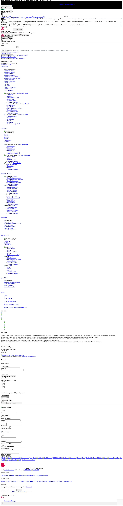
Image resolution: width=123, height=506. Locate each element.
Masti (8, 267)
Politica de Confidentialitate (19, 491)
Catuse (9, 120)
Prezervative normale (9, 226)
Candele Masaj (11, 202)
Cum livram (11, 475)
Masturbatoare (11, 105)
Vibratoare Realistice (9, 75)
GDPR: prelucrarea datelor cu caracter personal (29, 481)
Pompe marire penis (12, 111)
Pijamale (6, 141)
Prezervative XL (8, 228)
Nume (2, 368)
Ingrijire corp (10, 199)
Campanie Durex (40, 475)
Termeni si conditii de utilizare (9, 481)
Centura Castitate (11, 261)
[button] (2, 14)
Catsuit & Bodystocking (13, 152)
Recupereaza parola (13, 52)
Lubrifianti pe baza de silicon (15, 179)
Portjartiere (7, 135)
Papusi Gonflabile (12, 110)
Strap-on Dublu (8, 88)
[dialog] (61, 418)
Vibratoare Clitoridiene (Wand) (12, 78)
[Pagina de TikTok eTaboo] (9, 494)
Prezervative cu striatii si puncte (12, 223)
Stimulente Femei (12, 191)
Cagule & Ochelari (12, 251)
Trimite (3, 428)
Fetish (10, 265)
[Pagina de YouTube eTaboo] (6, 494)
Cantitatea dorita (5, 448)
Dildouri (9, 96)
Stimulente (14, 185)
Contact (3, 475)
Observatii (3, 425)
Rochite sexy (10, 147)
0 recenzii (10, 5)
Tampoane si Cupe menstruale (12, 282)
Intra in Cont (14, 17)
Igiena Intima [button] (4, 277)
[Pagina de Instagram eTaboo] (4, 494)
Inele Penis (10, 107)
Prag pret (3, 445)
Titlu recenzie (4, 370)
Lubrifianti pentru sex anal (14, 182)
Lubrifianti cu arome (12, 181)
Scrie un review (5, 397)
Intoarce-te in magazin (6, 55)
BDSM (11, 256)
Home (5, 295)
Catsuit (9, 167)
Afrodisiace (15, 195)
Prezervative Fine (8, 222)
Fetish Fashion (17, 163)
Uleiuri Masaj (11, 201)
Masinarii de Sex (11, 100)
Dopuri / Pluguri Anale (10, 87)
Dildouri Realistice (9, 79)
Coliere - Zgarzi (8, 244)
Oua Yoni (6, 84)
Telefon (3, 420)
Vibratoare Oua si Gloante (11, 76)
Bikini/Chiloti (11, 149)
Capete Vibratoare (9, 90)
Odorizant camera (12, 207)
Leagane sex (7, 241)
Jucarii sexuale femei (22, 93)
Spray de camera (11, 211)
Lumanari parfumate (12, 210)
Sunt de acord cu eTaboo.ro (17, 491)
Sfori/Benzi (7, 243)
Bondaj (11, 247)
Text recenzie (4, 374)
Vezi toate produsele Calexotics (16, 355)
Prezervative (10, 119)
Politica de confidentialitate (49, 481)
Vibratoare (10, 94)
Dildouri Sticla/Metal (9, 81)
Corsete (6, 134)
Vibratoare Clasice (9, 70)
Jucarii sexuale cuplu (22, 114)
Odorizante (14, 205)
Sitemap (17, 475)
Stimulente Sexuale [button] (6, 173)
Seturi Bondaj (11, 248)
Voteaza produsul (5, 366)
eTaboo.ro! (29, 487)
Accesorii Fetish (11, 271)
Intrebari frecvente (24, 475)
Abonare (19, 490)
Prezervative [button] (4, 217)
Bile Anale (7, 85)
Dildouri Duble (8, 82)
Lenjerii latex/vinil (12, 164)
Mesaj (2, 453)
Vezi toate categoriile (13, 102)
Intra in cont (4, 52)
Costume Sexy (11, 156)
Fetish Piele (10, 166)
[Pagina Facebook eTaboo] (2, 494)
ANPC (47, 475)
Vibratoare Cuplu (11, 116)
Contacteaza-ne (38, 17)
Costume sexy (11, 146)
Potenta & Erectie (12, 188)
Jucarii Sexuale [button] (5, 66)
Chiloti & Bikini (11, 159)
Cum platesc (68, 481)
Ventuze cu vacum (12, 262)
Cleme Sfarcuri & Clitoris (14, 259)
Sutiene (6, 138)
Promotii (3, 292)
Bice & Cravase (11, 258)
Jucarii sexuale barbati (23, 104)
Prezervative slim (8, 225)
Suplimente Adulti (12, 196)
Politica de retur (61, 481)
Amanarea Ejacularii (12, 187)
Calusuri (9, 253)
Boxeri (9, 158)
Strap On (9, 117)
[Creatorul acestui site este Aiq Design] (4, 497)
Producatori (32, 475)
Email (3, 410)
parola (3, 45)
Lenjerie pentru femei (22, 144)
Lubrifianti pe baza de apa (14, 178)
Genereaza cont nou (6, 53)
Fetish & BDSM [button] (5, 235)
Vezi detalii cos (5, 17)
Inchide (13, 376)
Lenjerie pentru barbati (24, 155)
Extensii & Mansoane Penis (14, 108)
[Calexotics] (4, 355)
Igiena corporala (8, 285)
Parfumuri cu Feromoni (13, 198)
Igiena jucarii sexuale (9, 283)
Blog (6, 475)
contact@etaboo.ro (9, 470)
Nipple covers (7, 140)
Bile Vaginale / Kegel (13, 97)
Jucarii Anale (10, 99)
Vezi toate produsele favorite (20, 55)
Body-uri (6, 137)
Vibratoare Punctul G (9, 72)
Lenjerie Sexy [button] (4, 128)
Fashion (9, 270)
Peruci (9, 268)
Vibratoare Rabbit (8, 73)
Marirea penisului (12, 190)
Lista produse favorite (26, 17)
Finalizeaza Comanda (19, 58)
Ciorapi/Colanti (11, 150)
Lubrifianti (14, 176)
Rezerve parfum (11, 208)
